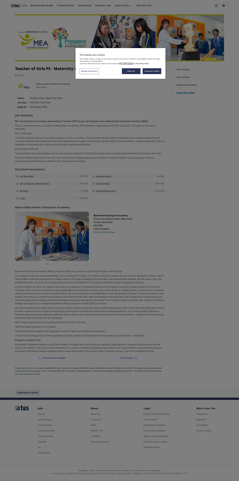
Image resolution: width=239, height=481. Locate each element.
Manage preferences (89, 71)
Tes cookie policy (126, 63)
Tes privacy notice (142, 63)
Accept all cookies (152, 71)
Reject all (131, 71)
